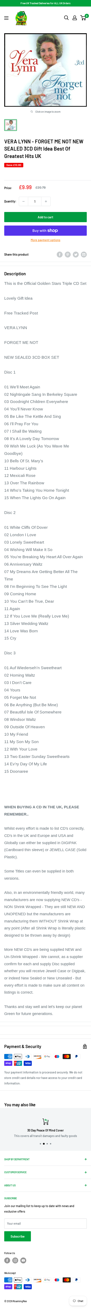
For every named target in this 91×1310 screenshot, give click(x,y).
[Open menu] (6, 18)
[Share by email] (84, 255)
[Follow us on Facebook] (7, 1260)
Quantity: (10, 201)
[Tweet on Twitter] (76, 255)
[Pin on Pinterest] (68, 255)
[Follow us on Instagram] (15, 1260)
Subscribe (18, 1236)
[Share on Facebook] (60, 255)
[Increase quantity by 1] (45, 201)
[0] (83, 17)
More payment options (45, 240)
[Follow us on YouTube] (23, 1260)
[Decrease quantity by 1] (23, 201)
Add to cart (45, 217)
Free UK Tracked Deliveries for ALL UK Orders (45, 3)
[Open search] (66, 17)
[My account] (75, 17)
